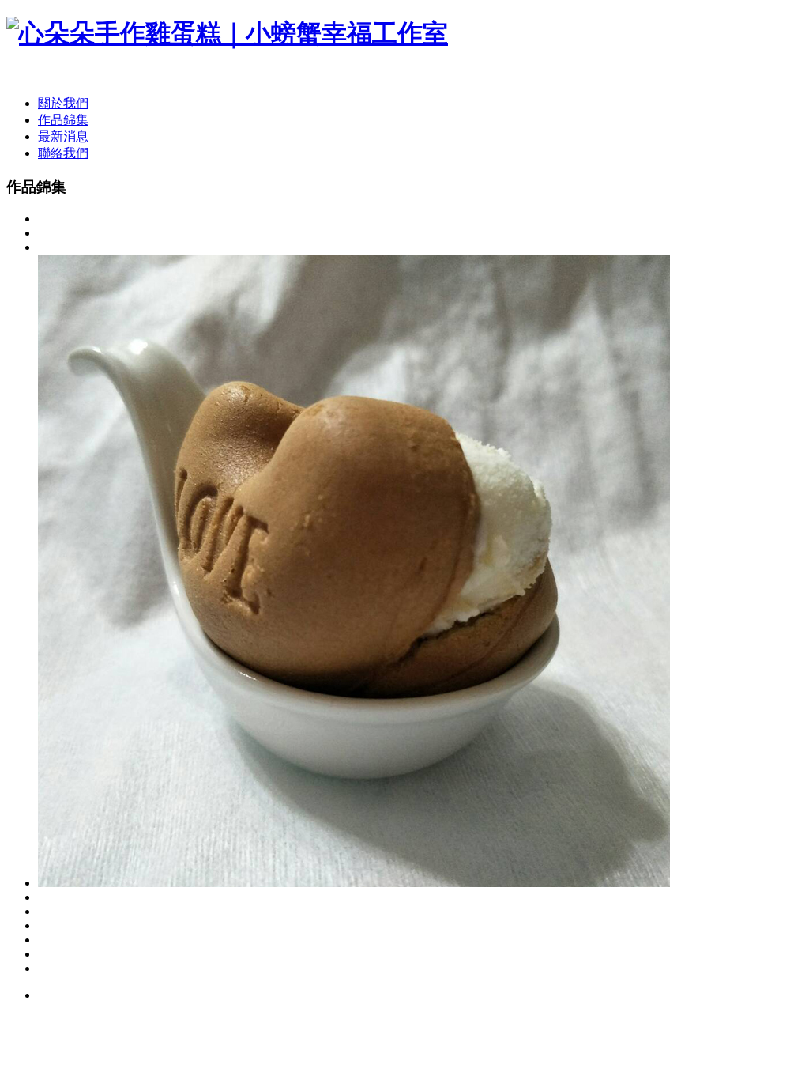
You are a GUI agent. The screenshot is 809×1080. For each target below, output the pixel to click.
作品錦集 (63, 120)
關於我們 (63, 103)
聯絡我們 (63, 153)
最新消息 (63, 136)
